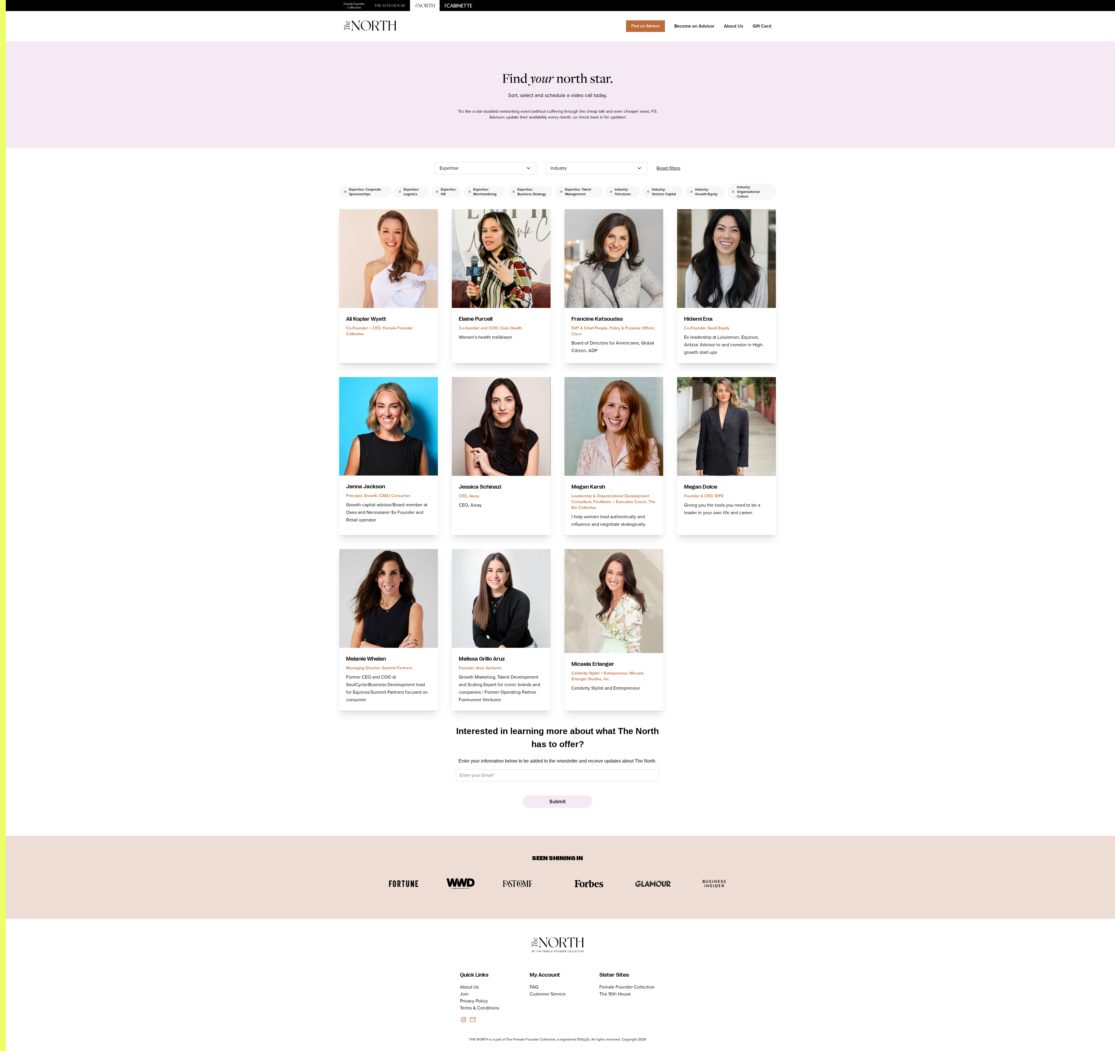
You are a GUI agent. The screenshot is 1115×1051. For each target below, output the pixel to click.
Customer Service (548, 994)
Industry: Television (620, 192)
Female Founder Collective (626, 987)
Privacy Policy (474, 1001)
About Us (733, 26)
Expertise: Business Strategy (529, 192)
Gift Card (762, 26)
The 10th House (615, 994)
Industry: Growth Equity (703, 192)
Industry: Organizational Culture (746, 191)
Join (464, 994)
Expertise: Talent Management (575, 192)
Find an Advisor (645, 26)
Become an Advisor (694, 26)
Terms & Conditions (479, 1008)
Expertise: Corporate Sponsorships (362, 192)
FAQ (534, 987)
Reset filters (668, 168)
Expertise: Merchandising (482, 192)
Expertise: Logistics (408, 192)
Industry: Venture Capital (661, 192)
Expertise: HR (446, 192)
